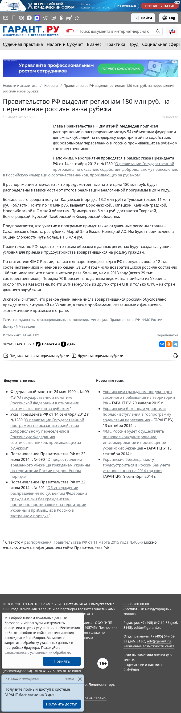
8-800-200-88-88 (136, 604)
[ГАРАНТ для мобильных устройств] (13, 18)
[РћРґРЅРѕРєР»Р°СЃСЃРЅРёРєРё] (169, 344)
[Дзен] (29, 18)
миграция (99, 319)
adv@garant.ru (159, 641)
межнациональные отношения (62, 319)
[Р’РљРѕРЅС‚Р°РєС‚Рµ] (162, 344)
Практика (115, 44)
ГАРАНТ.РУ (31, 335)
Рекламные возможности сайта (148, 646)
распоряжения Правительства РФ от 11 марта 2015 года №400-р (83, 542)
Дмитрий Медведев (19, 326)
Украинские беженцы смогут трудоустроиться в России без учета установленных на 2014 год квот (136, 465)
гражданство (23, 319)
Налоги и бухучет (65, 44)
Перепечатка (167, 335)
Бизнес (94, 44)
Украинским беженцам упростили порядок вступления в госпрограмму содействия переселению (137, 414)
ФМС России (152, 319)
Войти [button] (146, 18)
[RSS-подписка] (77, 18)
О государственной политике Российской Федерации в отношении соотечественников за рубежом (44, 403)
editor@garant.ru (147, 627)
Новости (49, 344)
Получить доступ (62, 704)
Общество (170, 117)
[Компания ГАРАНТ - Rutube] (69, 18)
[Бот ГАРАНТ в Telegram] (53, 18)
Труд (133, 44)
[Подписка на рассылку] (5, 18)
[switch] (70, 31)
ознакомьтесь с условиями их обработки (37, 652)
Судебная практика (23, 44)
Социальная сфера (161, 44)
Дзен (71, 344)
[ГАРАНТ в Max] (37, 18)
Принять (62, 661)
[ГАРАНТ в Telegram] (45, 18)
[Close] (79, 679)
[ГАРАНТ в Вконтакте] (22, 18)
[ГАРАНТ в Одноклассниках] (61, 18)
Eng (172, 18)
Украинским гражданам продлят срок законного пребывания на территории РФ (139, 397)
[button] (172, 31)
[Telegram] (175, 344)
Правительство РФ (125, 319)
